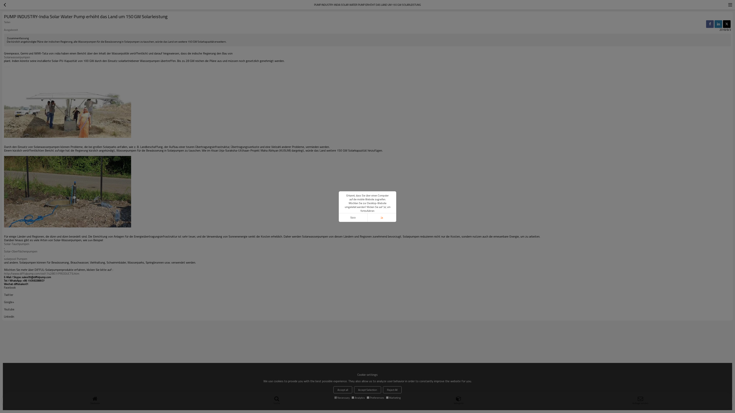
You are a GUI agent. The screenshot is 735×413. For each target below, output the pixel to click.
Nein (353, 217)
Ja (382, 217)
